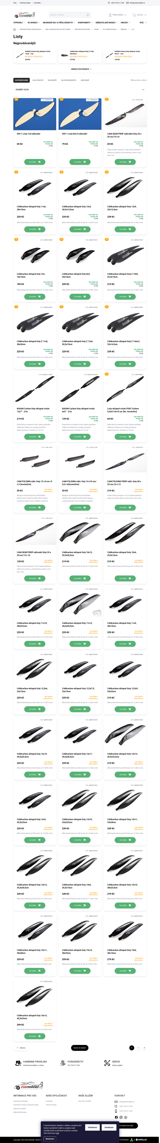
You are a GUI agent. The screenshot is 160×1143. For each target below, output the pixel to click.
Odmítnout (92, 1127)
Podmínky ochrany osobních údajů (25, 1105)
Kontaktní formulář (126, 1126)
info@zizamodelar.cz (126, 1102)
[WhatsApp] (125, 1117)
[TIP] (35, 115)
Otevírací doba (25, 3)
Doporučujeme (21, 80)
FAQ (14, 3)
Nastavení (50, 1139)
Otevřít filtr (22, 90)
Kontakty (37, 3)
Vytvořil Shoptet (123, 1140)
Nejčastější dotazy (20, 1112)
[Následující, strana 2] (138, 1047)
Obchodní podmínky (20, 1101)
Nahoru (23, 1048)
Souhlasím (109, 1127)
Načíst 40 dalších (80, 1048)
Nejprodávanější (68, 80)
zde (57, 1133)
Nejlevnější (38, 80)
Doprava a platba (19, 1108)
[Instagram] (121, 1117)
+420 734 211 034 (125, 1106)
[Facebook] (116, 1117)
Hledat (87, 15)
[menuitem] (19, 22)
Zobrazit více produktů (80, 69)
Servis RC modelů (84, 1101)
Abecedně (85, 80)
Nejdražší (52, 80)
